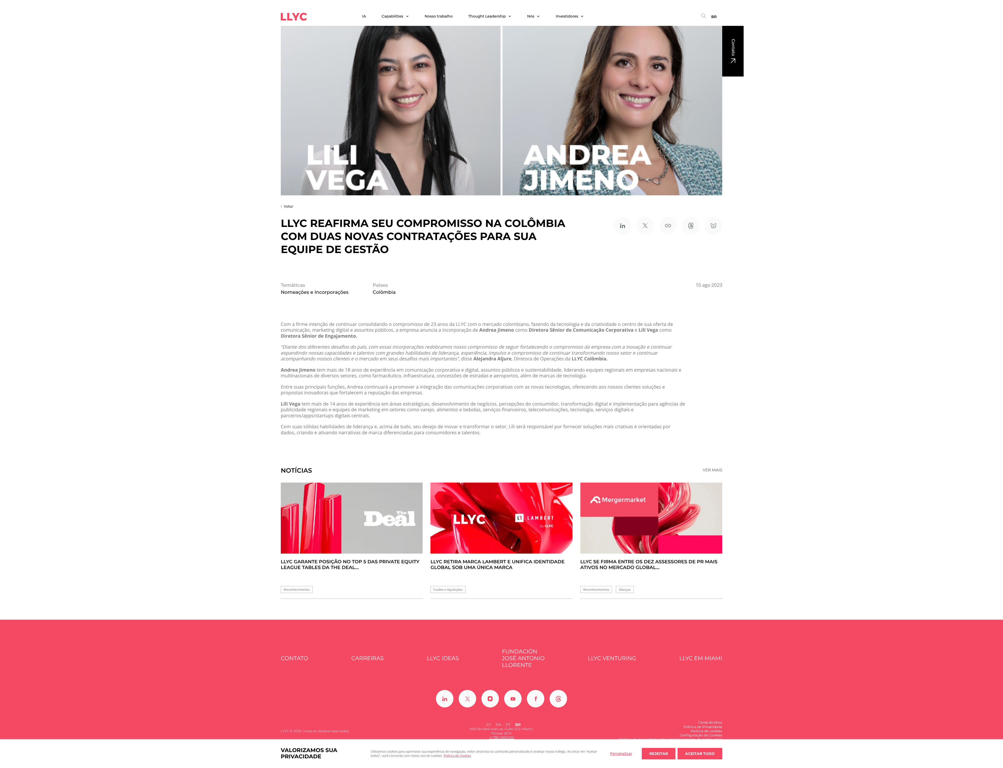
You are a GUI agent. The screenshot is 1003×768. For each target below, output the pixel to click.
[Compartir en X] (645, 225)
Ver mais (712, 470)
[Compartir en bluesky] (713, 225)
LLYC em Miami (700, 658)
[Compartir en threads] (690, 225)
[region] (501, 753)
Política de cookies (706, 731)
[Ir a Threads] (558, 698)
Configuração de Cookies (701, 735)
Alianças (625, 589)
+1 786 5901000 (501, 738)
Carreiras (367, 658)
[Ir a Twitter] (467, 698)
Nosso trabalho (439, 16)
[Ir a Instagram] (490, 698)
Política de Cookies (457, 755)
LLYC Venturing (612, 658)
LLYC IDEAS (443, 658)
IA (364, 16)
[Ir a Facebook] (535, 698)
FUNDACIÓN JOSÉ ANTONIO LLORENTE (523, 658)
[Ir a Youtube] (513, 698)
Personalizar (621, 753)
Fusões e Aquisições (447, 589)
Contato (733, 47)
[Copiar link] (668, 225)
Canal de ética (710, 722)
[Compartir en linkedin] (622, 225)
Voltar (288, 206)
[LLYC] (294, 17)
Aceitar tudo (700, 753)
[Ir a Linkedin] (444, 698)
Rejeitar (658, 753)
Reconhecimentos (297, 589)
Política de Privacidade (703, 727)
